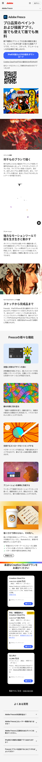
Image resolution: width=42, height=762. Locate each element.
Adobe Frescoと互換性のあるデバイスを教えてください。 (19, 731)
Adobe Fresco (7, 8)
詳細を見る (12, 594)
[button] (29, 3)
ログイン (36, 3)
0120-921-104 (28, 690)
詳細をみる (8, 555)
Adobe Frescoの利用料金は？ (16, 714)
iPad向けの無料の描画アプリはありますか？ (19, 741)
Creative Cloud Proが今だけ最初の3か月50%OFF (21, 61)
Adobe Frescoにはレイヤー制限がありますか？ (19, 722)
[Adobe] (10, 3)
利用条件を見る (25, 635)
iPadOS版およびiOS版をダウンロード (21, 55)
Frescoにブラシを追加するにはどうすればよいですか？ (20, 750)
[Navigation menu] (3, 3)
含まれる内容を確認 (19, 670)
